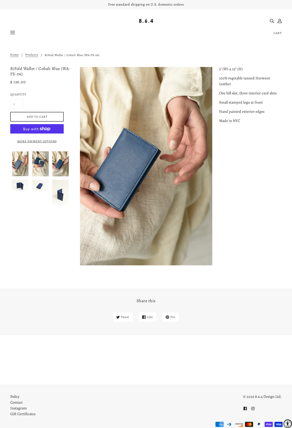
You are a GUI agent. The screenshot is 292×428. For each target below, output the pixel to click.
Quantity (16, 94)
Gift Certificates (22, 413)
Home (14, 55)
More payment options (37, 141)
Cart (278, 33)
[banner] (146, 20)
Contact (16, 402)
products (31, 55)
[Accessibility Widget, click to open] (287, 423)
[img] (272, 20)
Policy (14, 396)
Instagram (18, 408)
